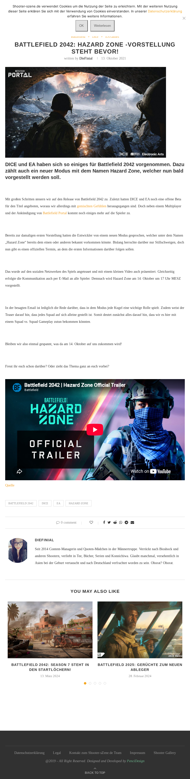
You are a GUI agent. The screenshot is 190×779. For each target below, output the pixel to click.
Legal (57, 753)
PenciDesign (135, 761)
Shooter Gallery (165, 753)
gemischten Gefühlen (91, 206)
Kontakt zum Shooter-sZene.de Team (95, 753)
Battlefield (78, 36)
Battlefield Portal (55, 213)
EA (58, 503)
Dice (95, 36)
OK (81, 26)
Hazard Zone (78, 503)
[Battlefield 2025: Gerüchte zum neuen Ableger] (139, 629)
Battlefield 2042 (20, 503)
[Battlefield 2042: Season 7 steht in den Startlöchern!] (50, 629)
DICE (45, 503)
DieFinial (86, 58)
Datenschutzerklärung (29, 753)
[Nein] (183, 18)
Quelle (9, 485)
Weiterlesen (102, 26)
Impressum (137, 753)
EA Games (112, 36)
